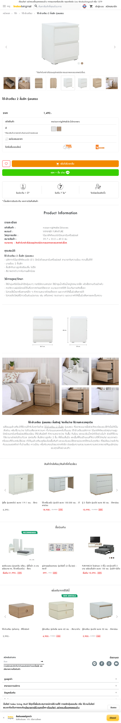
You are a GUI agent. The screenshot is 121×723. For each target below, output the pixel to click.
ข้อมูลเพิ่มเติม (9, 692)
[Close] (3, 717)
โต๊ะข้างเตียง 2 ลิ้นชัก (54, 426)
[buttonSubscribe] (42, 661)
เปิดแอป (113, 717)
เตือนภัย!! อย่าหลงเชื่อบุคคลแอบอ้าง (63, 707)
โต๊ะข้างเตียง (27, 13)
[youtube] (116, 663)
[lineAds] (94, 663)
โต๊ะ (15, 13)
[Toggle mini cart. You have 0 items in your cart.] (91, 6)
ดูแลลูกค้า (8, 679)
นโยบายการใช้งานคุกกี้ (34, 707)
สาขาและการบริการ (12, 685)
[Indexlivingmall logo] (22, 6)
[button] (21, 490)
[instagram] (109, 663)
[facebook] (101, 663)
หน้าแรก (6, 13)
